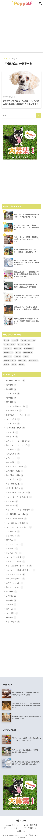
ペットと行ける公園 (15, 557)
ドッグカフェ (12, 536)
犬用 (25, 356)
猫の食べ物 (11, 505)
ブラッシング (9, 344)
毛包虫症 (7, 356)
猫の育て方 (11, 437)
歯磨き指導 (27, 352)
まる (6, 340)
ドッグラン (11, 549)
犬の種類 (11, 385)
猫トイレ (22, 360)
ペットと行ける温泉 (15, 561)
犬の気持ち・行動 (14, 471)
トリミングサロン (14, 544)
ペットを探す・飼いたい (14, 380)
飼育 (21, 364)
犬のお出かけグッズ (15, 574)
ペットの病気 (12, 622)
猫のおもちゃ (12, 454)
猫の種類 (11, 389)
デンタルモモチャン (28, 340)
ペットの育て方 (13, 479)
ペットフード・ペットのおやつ (19, 510)
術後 (14, 364)
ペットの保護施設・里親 (17, 406)
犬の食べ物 (12, 501)
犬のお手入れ (12, 458)
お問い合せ (21, 831)
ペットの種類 (12, 419)
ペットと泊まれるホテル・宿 (18, 566)
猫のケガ (10, 609)
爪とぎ (17, 356)
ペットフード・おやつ (13, 488)
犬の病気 (11, 596)
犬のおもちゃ (12, 449)
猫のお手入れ (12, 462)
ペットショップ (13, 411)
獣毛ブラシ (33, 360)
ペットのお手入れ (14, 484)
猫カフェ (10, 540)
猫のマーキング (10, 360)
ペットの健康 (10, 591)
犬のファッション (14, 583)
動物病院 (10, 617)
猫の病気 (11, 600)
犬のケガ (10, 604)
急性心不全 (28, 348)
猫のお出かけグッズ (15, 579)
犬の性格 (11, 398)
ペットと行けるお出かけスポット (20, 570)
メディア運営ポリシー (31, 828)
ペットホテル (12, 531)
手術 (18, 352)
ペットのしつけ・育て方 (14, 428)
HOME (23, 820)
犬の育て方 (11, 432)
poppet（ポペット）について (17, 825)
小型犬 (17, 348)
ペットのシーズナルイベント (18, 527)
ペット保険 (11, 613)
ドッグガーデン (13, 553)
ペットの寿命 (12, 393)
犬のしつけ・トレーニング (17, 441)
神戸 (6, 364)
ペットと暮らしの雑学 (16, 467)
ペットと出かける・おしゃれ (16, 514)
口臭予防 (7, 348)
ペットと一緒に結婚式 (16, 519)
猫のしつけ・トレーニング (17, 445)
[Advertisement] (21, 29)
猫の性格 (11, 402)
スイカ (15, 340)
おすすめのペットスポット (17, 415)
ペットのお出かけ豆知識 (17, 523)
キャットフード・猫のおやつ (18, 497)
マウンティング (24, 344)
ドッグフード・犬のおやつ (18, 493)
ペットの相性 (12, 423)
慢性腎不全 (8, 352)
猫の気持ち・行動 (14, 475)
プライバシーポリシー (12, 828)
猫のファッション (14, 587)
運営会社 (33, 825)
